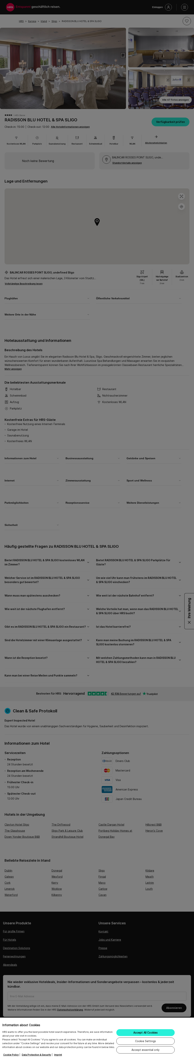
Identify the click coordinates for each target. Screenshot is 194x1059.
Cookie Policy (11, 1054)
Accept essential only (145, 1049)
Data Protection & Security (36, 1054)
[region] (97, 1038)
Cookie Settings (145, 1041)
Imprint (58, 1054)
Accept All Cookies (145, 1032)
